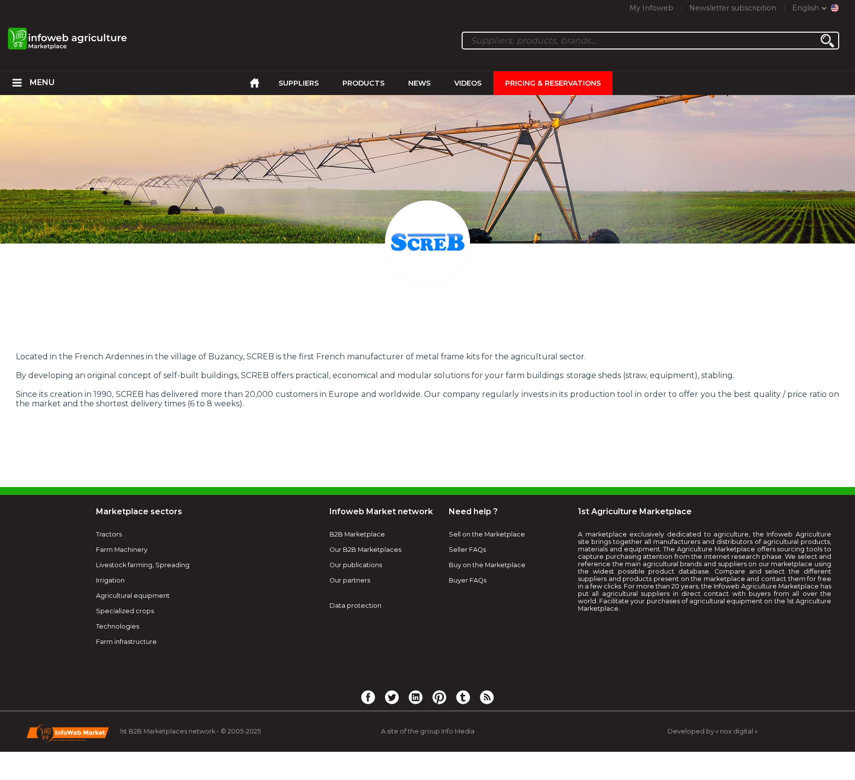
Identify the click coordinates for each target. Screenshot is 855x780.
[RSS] (487, 697)
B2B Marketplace (357, 534)
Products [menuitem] (363, 83)
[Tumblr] (463, 697)
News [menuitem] (419, 83)
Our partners (350, 580)
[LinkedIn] (416, 697)
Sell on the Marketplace (487, 534)
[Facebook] (368, 697)
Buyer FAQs (467, 580)
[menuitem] (17, 83)
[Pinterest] (439, 697)
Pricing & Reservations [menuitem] (553, 83)
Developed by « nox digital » (712, 731)
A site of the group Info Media (428, 731)
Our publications (356, 565)
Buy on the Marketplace (487, 565)
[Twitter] (392, 697)
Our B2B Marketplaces (365, 549)
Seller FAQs (467, 549)
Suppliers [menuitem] (299, 83)
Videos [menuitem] (467, 83)
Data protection (355, 605)
